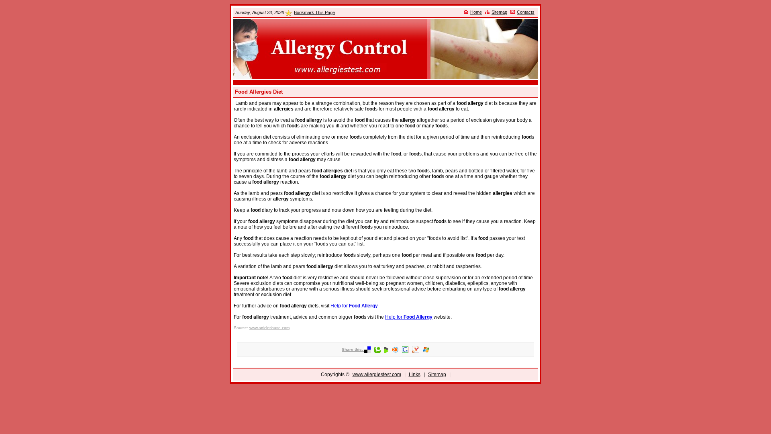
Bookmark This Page (314, 12)
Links (414, 374)
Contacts (525, 12)
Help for (354, 306)
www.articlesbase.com (269, 328)
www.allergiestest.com (377, 374)
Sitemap (499, 12)
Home (476, 12)
